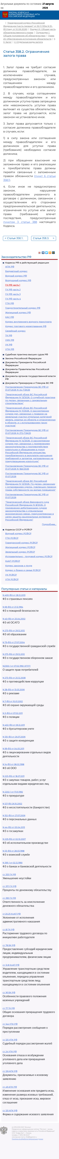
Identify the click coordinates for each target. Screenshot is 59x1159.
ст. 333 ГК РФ (9, 874)
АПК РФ (9, 266)
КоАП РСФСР (12, 561)
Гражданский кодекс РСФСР (21, 542)
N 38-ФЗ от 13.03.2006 (14, 689)
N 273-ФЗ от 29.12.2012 (14, 630)
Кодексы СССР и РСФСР (18, 529)
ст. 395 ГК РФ (9, 898)
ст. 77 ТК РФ (9, 1008)
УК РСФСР (11, 574)
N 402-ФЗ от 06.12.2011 (14, 725)
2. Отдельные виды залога (28, 42)
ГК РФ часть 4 (13, 298)
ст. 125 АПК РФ (10, 1110)
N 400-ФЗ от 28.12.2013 (14, 595)
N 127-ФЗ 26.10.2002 (12, 803)
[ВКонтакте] (43, 251)
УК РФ (8, 344)
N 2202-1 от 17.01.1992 (13, 792)
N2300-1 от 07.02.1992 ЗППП (16, 666)
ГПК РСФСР (11, 538)
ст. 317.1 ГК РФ (9, 886)
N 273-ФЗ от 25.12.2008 (14, 678)
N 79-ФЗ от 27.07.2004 (14, 642)
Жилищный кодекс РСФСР (20, 547)
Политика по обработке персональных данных (27, 1139)
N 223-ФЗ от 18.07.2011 (13, 776)
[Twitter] (46, 251)
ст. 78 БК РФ (9, 945)
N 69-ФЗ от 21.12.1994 (13, 607)
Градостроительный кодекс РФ (22, 308)
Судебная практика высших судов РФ (26, 354)
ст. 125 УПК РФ (10, 1040)
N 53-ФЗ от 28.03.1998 (13, 851)
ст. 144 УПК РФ (10, 1024)
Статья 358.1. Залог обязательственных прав (16, 238)
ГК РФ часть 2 (12, 289)
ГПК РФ (9, 303)
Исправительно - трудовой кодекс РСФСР (28, 556)
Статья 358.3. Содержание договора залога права (43, 238)
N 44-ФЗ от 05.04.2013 (14, 827)
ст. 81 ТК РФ (8, 929)
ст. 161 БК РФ (9, 992)
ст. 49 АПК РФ (10, 1087)
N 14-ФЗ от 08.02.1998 (13, 764)
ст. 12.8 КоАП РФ (11, 965)
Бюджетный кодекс (16, 271)
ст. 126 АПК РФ (10, 1071)
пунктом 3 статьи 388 (20, 222)
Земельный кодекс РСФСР (20, 551)
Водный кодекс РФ (16, 275)
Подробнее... (49, 524)
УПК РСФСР (12, 579)
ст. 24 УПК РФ (10, 1051)
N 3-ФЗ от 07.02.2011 (13, 713)
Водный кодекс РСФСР (18, 533)
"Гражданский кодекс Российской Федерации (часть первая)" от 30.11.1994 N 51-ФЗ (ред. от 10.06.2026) (28, 25)
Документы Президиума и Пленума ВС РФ (29, 383)
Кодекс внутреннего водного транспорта (28, 321)
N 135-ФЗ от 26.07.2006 (14, 737)
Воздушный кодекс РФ (18, 280)
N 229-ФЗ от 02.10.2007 (14, 839)
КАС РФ (9, 317)
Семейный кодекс (15, 331)
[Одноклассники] (50, 251)
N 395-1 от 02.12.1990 (12, 862)
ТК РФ (8, 335)
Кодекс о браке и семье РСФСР (23, 570)
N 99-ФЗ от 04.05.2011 (13, 748)
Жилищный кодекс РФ (18, 312)
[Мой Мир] (53, 251)
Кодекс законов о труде (18, 565)
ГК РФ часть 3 (12, 294)
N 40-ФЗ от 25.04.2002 (14, 619)
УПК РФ (9, 349)
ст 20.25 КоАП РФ (12, 914)
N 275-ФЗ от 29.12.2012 (14, 654)
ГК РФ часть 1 (12, 285)
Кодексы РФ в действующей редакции (27, 262)
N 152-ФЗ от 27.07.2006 (14, 815)
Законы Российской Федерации (23, 358)
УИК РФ (9, 340)
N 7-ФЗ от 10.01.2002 (13, 701)
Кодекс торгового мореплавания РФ (25, 326)
